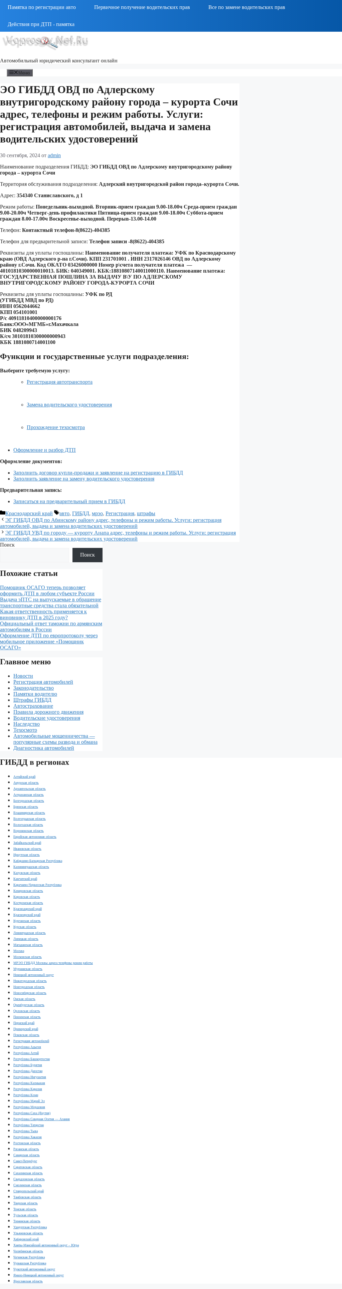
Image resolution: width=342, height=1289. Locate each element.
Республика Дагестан (27, 1071)
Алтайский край (24, 776)
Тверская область (25, 1203)
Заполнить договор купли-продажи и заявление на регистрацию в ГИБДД (98, 472)
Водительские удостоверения (46, 718)
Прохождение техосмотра (56, 427)
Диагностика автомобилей (43, 748)
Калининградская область (31, 867)
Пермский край (23, 1023)
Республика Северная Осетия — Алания (41, 1119)
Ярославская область (28, 1281)
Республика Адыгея (27, 1047)
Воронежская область (28, 831)
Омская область (24, 999)
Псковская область (26, 1035)
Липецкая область (25, 939)
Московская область (27, 957)
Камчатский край (25, 879)
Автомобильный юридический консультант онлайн (59, 60)
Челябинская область (28, 1251)
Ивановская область (27, 849)
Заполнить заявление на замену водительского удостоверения (83, 478)
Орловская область (26, 1011)
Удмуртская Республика (30, 1227)
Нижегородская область (30, 981)
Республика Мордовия (29, 1107)
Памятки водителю (35, 694)
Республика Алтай (26, 1053)
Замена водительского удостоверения (69, 404)
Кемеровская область (28, 891)
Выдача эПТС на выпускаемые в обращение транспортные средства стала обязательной (50, 602)
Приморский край (25, 1029)
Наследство (26, 724)
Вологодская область (28, 825)
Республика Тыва (25, 1131)
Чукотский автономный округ (34, 1269)
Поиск (7, 545)
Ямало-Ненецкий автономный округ (38, 1275)
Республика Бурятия (27, 1065)
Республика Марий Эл (29, 1101)
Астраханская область (28, 794)
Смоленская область (27, 1185)
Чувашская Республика (29, 1263)
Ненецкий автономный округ (33, 975)
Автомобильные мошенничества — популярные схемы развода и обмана (55, 739)
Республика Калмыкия (29, 1083)
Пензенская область (27, 1017)
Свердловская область (29, 1179)
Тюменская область (26, 1221)
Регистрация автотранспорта (60, 382)
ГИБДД (80, 513)
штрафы (146, 513)
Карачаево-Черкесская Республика (37, 885)
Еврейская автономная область (34, 837)
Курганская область (27, 921)
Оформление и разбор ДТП (44, 450)
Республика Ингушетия (29, 1077)
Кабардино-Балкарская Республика (37, 861)
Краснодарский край (29, 513)
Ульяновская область (28, 1233)
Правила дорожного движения (48, 712)
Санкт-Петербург (25, 1161)
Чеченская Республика (29, 1257)
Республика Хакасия (27, 1137)
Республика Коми (25, 1095)
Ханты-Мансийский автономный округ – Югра (46, 1245)
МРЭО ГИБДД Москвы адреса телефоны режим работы (53, 963)
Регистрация (120, 513)
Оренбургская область (28, 1005)
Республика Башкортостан (31, 1059)
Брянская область (25, 807)
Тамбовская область (27, 1197)
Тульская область (25, 1215)
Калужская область (26, 873)
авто (64, 513)
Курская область (24, 927)
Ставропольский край (28, 1191)
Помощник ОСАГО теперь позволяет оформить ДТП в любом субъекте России (47, 590)
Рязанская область (26, 1149)
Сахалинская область (28, 1173)
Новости (23, 676)
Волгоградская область (29, 819)
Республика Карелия (27, 1089)
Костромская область (28, 903)
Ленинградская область (29, 933)
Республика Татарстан (28, 1125)
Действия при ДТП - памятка (41, 24)
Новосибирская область (29, 993)
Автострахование (33, 706)
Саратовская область (27, 1167)
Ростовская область (27, 1143)
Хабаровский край (26, 1239)
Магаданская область (28, 945)
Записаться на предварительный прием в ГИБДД (69, 501)
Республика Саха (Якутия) (31, 1113)
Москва (18, 951)
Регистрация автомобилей (43, 682)
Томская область (24, 1209)
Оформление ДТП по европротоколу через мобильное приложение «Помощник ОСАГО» (49, 641)
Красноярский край (26, 915)
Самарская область (26, 1155)
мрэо (97, 513)
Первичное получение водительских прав (142, 7)
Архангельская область (29, 788)
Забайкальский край (27, 843)
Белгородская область (28, 800)
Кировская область (26, 897)
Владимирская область (29, 813)
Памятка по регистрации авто (42, 7)
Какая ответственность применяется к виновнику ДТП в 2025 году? (43, 614)
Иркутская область (26, 855)
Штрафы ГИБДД (32, 700)
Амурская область (26, 782)
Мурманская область (27, 969)
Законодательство (33, 688)
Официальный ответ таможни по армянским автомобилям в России (51, 626)
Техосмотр (25, 730)
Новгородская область (29, 987)
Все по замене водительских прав (246, 7)
